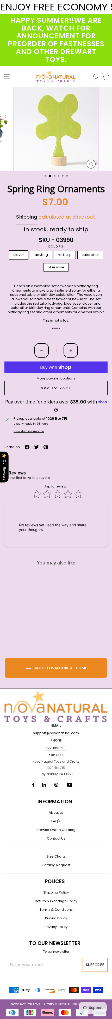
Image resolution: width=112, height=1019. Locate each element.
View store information (29, 431)
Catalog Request (56, 865)
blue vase (56, 267)
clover (18, 254)
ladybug (41, 254)
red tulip (65, 254)
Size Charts (56, 856)
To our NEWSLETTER (54, 943)
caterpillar (90, 254)
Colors (56, 246)
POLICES (55, 881)
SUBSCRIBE (95, 964)
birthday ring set (21, 312)
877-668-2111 (56, 747)
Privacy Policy (56, 926)
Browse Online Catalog (56, 829)
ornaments (62, 312)
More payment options (56, 378)
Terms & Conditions (56, 909)
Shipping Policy (56, 892)
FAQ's (56, 821)
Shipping (26, 217)
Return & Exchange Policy (56, 901)
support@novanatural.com (56, 733)
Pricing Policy (56, 918)
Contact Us (56, 838)
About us (56, 812)
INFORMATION (55, 801)
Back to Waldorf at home (60, 668)
